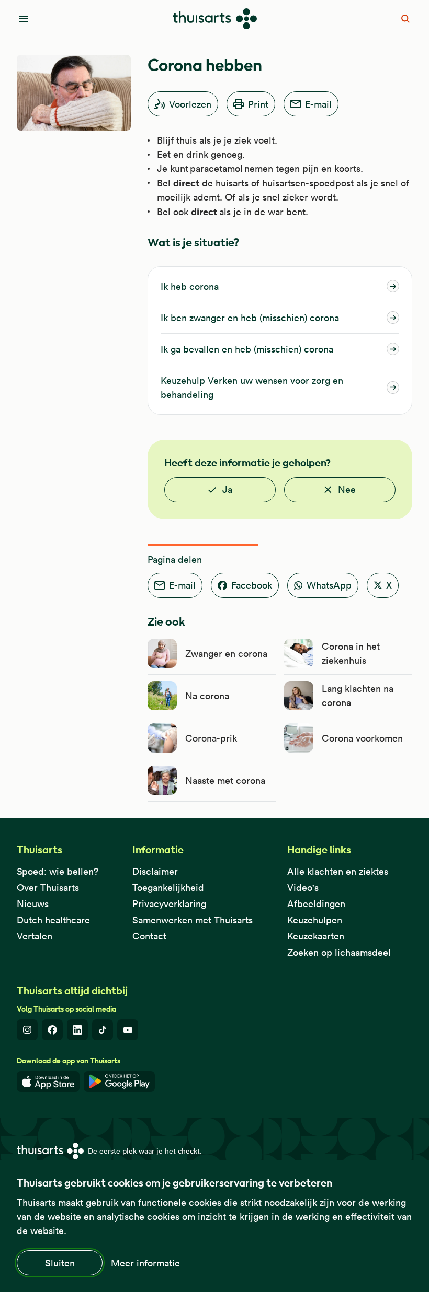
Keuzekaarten (315, 936)
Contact (149, 936)
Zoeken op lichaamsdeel (339, 952)
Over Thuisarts (48, 888)
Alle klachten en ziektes (337, 871)
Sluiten (60, 1263)
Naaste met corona (225, 780)
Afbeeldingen (316, 904)
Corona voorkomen (362, 738)
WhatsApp (329, 585)
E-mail (318, 104)
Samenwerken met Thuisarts (192, 920)
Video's (303, 888)
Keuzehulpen (314, 920)
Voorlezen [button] (190, 104)
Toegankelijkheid (168, 888)
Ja (227, 490)
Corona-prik (211, 738)
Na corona (207, 696)
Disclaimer (155, 871)
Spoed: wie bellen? (57, 871)
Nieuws (33, 904)
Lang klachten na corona (357, 696)
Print (258, 104)
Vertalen (34, 936)
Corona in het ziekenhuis (351, 653)
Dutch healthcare (53, 920)
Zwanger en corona (226, 654)
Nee (347, 490)
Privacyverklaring (169, 904)
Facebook (251, 585)
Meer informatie (145, 1263)
